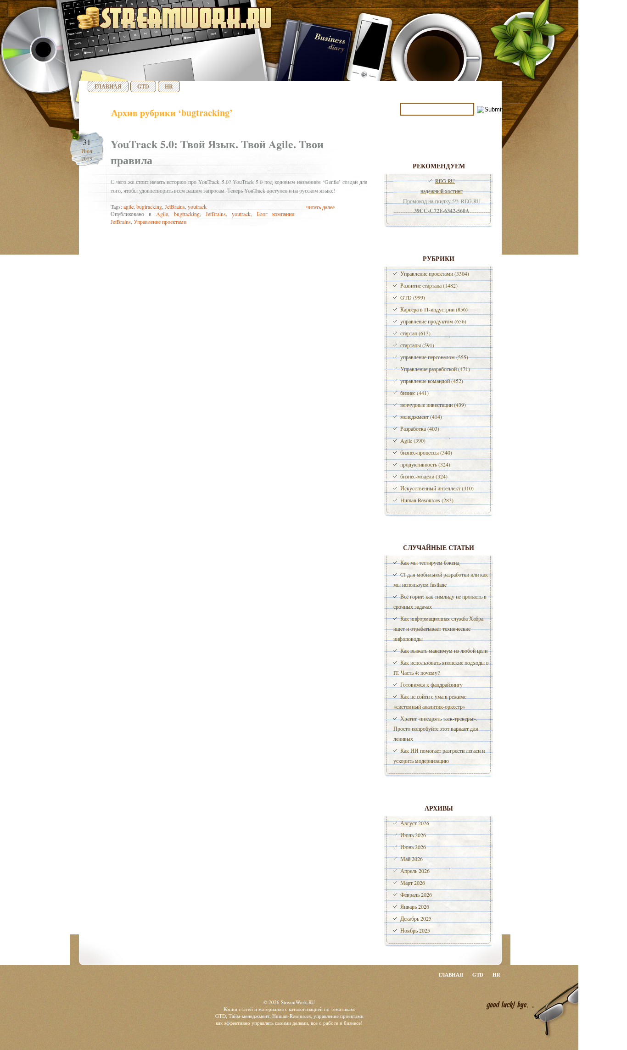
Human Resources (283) (426, 500)
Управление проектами (160, 221)
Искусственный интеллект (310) (437, 488)
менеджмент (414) (421, 416)
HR (169, 86)
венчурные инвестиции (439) (433, 404)
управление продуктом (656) (433, 321)
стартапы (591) (417, 345)
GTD (143, 86)
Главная (108, 86)
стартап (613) (415, 333)
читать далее (320, 207)
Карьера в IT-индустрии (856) (434, 309)
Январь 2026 (414, 906)
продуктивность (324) (425, 464)
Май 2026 (411, 858)
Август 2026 (414, 823)
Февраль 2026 (416, 894)
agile (128, 206)
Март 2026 (412, 882)
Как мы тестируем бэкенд (429, 562)
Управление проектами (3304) (434, 273)
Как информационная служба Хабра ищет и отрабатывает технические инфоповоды (438, 628)
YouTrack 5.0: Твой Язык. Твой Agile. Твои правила (217, 152)
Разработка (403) (419, 428)
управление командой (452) (431, 380)
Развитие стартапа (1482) (429, 285)
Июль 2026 (413, 835)
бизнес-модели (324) (424, 476)
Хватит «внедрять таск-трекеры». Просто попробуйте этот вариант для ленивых (435, 728)
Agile (162, 213)
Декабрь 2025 (415, 918)
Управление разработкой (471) (435, 368)
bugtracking (149, 206)
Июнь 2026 (413, 846)
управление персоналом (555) (434, 357)
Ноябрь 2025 (415, 930)
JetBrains (175, 206)
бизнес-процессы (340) (426, 452)
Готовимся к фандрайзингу (431, 684)
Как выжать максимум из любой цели (443, 650)
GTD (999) (412, 297)
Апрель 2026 (415, 870)
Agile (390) (412, 440)
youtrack (197, 206)
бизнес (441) (414, 392)
